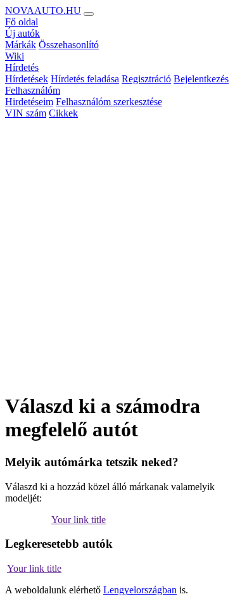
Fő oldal (21, 21)
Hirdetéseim (29, 101)
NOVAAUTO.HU (43, 10)
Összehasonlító (69, 44)
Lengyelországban (140, 589)
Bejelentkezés (201, 78)
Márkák (20, 44)
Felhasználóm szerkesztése (109, 101)
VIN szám (25, 113)
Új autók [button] (22, 33)
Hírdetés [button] (22, 67)
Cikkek (63, 113)
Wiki (14, 56)
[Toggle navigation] (89, 14)
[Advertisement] (123, 257)
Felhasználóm (32, 90)
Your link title (78, 519)
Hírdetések (26, 78)
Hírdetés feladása (85, 78)
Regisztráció (146, 78)
